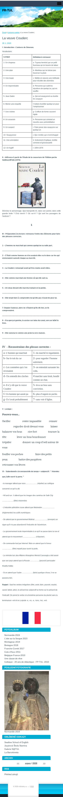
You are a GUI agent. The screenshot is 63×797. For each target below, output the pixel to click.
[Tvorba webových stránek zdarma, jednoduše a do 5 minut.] (29, 786)
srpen (28, 763)
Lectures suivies (13, 32)
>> (44, 763)
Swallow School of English (16, 742)
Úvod (4, 32)
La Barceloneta (11, 752)
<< (18, 763)
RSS (32, 786)
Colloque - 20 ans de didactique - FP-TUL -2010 (26, 662)
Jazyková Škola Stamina (15, 746)
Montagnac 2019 (12, 642)
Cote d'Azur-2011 (12, 652)
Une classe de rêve (13, 658)
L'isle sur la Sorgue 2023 (15, 638)
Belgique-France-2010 (14, 655)
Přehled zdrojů (11, 774)
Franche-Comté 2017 (14, 649)
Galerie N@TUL (11, 749)
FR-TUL (7, 10)
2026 (35, 763)
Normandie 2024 (12, 635)
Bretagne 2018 (11, 645)
